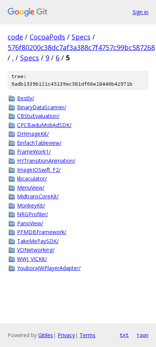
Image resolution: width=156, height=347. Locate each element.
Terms (87, 335)
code (15, 36)
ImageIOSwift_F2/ (39, 169)
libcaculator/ (32, 178)
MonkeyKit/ (31, 205)
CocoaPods (47, 36)
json (142, 334)
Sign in (140, 12)
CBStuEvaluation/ (38, 115)
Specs (81, 36)
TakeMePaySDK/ (38, 241)
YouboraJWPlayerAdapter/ (49, 268)
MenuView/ (30, 187)
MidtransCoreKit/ (38, 196)
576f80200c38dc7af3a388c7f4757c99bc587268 (81, 47)
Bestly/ (25, 98)
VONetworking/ (36, 249)
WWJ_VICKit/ (32, 258)
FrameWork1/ (34, 151)
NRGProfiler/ (32, 214)
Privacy (66, 335)
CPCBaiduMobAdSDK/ (44, 125)
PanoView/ (30, 223)
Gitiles (45, 335)
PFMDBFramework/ (41, 232)
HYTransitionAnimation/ (46, 160)
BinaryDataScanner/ (41, 107)
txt (124, 334)
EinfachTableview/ (39, 142)
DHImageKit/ (33, 133)
